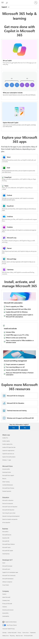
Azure (3, 563)
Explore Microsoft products (8, 457)
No (25, 428)
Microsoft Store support (8, 475)
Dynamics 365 (5, 538)
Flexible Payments (6, 491)
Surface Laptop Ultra (7, 444)
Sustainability (5, 616)
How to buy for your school (8, 513)
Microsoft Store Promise (8, 488)
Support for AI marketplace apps (10, 572)
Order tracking (5, 481)
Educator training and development (11, 516)
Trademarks (33, 632)
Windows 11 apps (6, 460)
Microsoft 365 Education (8, 510)
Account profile (6, 469)
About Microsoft (6, 597)
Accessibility (5, 613)
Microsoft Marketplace (7, 578)
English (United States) (10, 622)
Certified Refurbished (7, 485)
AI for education (6, 522)
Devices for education (7, 503)
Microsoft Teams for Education (9, 506)
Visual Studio (5, 585)
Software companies (7, 582)
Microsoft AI (5, 531)
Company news (6, 600)
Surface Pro (5, 438)
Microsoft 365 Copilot (7, 550)
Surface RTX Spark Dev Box (8, 447)
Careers (4, 594)
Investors (4, 606)
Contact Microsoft (12, 632)
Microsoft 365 (5, 541)
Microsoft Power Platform (8, 544)
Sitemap (4, 632)
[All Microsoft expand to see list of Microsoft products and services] (2, 2)
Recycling (12, 635)
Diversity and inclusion (7, 610)
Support (4, 7)
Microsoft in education (7, 500)
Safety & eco (5, 635)
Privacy (19, 632)
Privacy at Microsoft (7, 603)
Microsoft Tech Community (8, 575)
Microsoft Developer (7, 566)
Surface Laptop (6, 441)
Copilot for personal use (8, 453)
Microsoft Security (6, 534)
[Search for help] (7, 2)
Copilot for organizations (8, 450)
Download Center (6, 472)
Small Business (6, 553)
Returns (4, 478)
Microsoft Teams (6, 547)
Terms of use (25, 632)
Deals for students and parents (9, 519)
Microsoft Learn (6, 569)
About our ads (19, 635)
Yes (13, 428)
